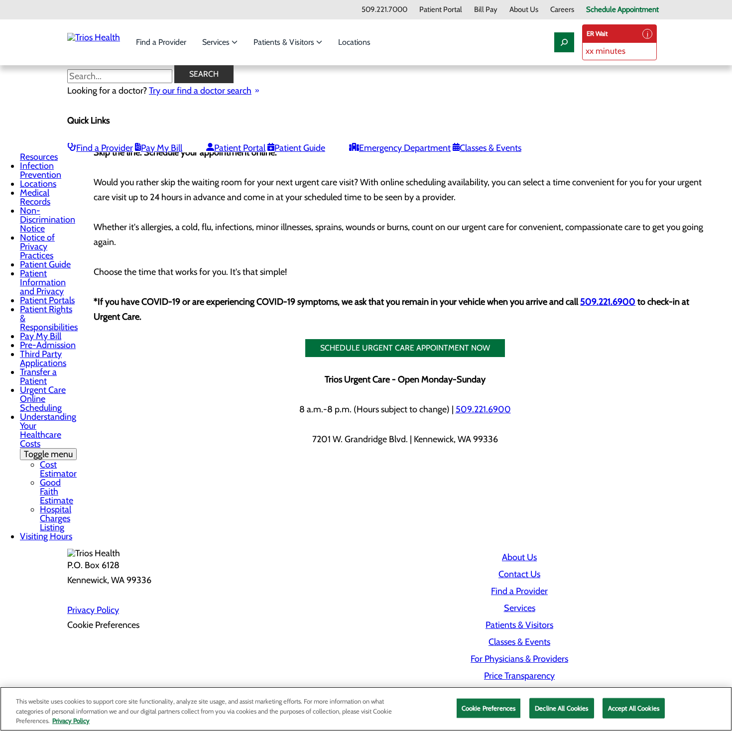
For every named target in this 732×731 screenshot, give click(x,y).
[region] (366, 709)
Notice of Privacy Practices (37, 246)
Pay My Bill (161, 147)
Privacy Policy (93, 610)
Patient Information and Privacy (43, 282)
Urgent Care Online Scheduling (43, 398)
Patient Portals (47, 300)
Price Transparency (519, 675)
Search (204, 74)
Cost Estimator (58, 469)
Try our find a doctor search (200, 90)
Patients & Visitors (284, 42)
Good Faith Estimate (56, 491)
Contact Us (519, 574)
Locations (354, 42)
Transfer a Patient (38, 376)
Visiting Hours (46, 536)
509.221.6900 (607, 301)
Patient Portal (440, 9)
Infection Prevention (40, 170)
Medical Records (35, 197)
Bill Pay (485, 9)
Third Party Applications (43, 358)
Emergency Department (405, 147)
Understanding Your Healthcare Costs (48, 435)
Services (217, 42)
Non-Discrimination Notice (47, 219)
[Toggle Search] (564, 42)
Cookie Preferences (488, 708)
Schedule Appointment (622, 9)
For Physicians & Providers (519, 658)
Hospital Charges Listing (55, 518)
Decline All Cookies (561, 708)
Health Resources (39, 152)
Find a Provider (161, 42)
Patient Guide (299, 147)
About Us (523, 9)
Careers (562, 9)
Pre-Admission (48, 345)
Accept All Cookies (633, 708)
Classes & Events (490, 147)
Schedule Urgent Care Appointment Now (405, 348)
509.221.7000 (384, 9)
